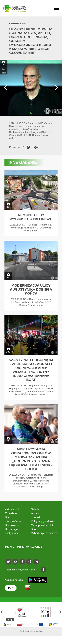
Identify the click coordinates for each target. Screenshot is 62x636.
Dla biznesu (12, 525)
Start (4, 69)
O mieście (11, 513)
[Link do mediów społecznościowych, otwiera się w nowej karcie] (8, 562)
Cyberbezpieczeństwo (44, 533)
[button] (1, 611)
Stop (4, 72)
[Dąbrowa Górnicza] (14, 8)
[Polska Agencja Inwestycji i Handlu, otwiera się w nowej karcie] (19, 611)
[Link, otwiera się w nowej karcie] (23, 147)
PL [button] (9, 588)
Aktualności (12, 509)
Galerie (35, 509)
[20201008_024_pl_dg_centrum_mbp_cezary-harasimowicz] (31, 88)
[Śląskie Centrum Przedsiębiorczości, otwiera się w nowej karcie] (46, 611)
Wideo (35, 513)
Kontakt (35, 517)
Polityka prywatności (43, 521)
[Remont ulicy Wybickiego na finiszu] (31, 203)
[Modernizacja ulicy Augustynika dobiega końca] (31, 276)
